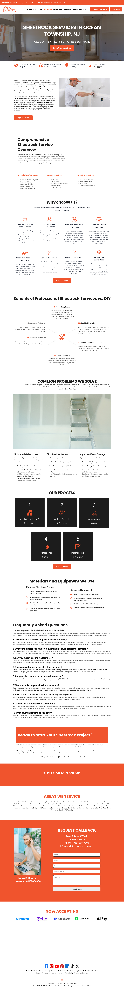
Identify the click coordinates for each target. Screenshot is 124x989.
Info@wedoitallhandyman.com (76, 846)
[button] (30, 512)
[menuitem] (29, 9)
